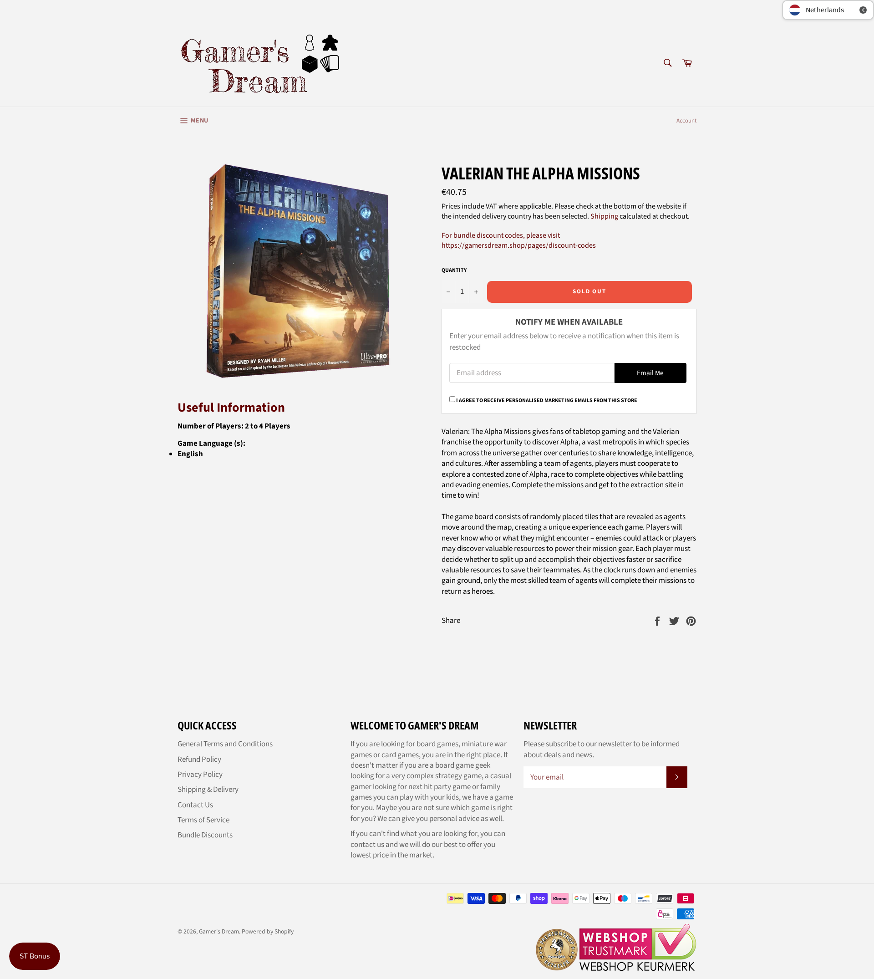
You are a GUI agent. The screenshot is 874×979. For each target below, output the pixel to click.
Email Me (650, 373)
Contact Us (195, 805)
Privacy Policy (200, 774)
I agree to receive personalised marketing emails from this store (546, 400)
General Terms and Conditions (225, 744)
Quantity (454, 270)
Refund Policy (199, 759)
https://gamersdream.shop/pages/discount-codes (519, 245)
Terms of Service (203, 820)
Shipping (604, 216)
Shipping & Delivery (208, 789)
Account (686, 121)
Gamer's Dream (219, 931)
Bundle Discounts (205, 835)
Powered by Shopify (268, 931)
